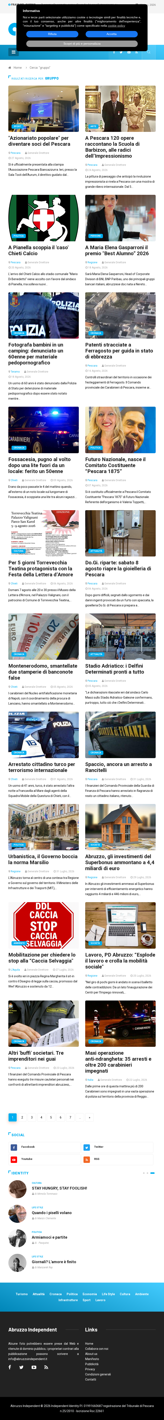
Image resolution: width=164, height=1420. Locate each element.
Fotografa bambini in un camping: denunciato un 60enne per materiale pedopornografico (35, 354)
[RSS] (136, 52)
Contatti (90, 1379)
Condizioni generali (98, 1374)
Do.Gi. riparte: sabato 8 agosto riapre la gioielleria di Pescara (118, 569)
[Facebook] (114, 52)
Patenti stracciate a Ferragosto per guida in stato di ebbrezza (119, 351)
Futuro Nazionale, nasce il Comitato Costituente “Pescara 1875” (115, 465)
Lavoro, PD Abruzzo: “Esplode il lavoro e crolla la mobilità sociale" (120, 961)
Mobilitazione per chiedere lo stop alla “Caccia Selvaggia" (42, 958)
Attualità (96, 551)
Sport (17, 126)
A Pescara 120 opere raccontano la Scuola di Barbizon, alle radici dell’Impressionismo (112, 147)
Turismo (22, 1294)
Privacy (90, 1369)
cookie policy (116, 25)
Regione (92, 262)
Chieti (14, 480)
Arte (93, 126)
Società (95, 845)
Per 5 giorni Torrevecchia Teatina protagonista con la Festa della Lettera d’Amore (40, 569)
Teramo (15, 371)
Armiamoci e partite (49, 1237)
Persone (96, 236)
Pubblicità (91, 1364)
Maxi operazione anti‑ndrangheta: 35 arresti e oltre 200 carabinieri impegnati (118, 1062)
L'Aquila (15, 969)
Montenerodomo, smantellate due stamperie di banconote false (42, 672)
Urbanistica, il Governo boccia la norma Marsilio (43, 859)
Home (18, 67)
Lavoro (100, 1300)
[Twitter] (121, 52)
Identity (20, 1173)
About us (91, 1354)
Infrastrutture (68, 1300)
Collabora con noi (96, 1348)
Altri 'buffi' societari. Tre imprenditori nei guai (36, 1056)
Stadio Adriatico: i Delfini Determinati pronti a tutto (114, 669)
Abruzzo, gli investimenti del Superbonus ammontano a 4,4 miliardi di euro (119, 862)
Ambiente (19, 943)
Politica (19, 236)
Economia (90, 1294)
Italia (90, 1079)
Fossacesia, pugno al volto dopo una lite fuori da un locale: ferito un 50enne (39, 465)
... (80, 1117)
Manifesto (92, 1359)
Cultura (18, 551)
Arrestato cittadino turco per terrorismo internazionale (41, 767)
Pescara (15, 152)
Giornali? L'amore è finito (54, 1262)
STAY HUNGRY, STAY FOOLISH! (59, 1188)
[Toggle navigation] (13, 52)
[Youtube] (129, 52)
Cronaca (19, 333)
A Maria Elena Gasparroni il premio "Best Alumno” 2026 (117, 250)
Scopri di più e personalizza (82, 43)
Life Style (37, 1207)
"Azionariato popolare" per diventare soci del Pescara (39, 141)
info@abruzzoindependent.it (27, 1359)
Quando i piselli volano (52, 1212)
